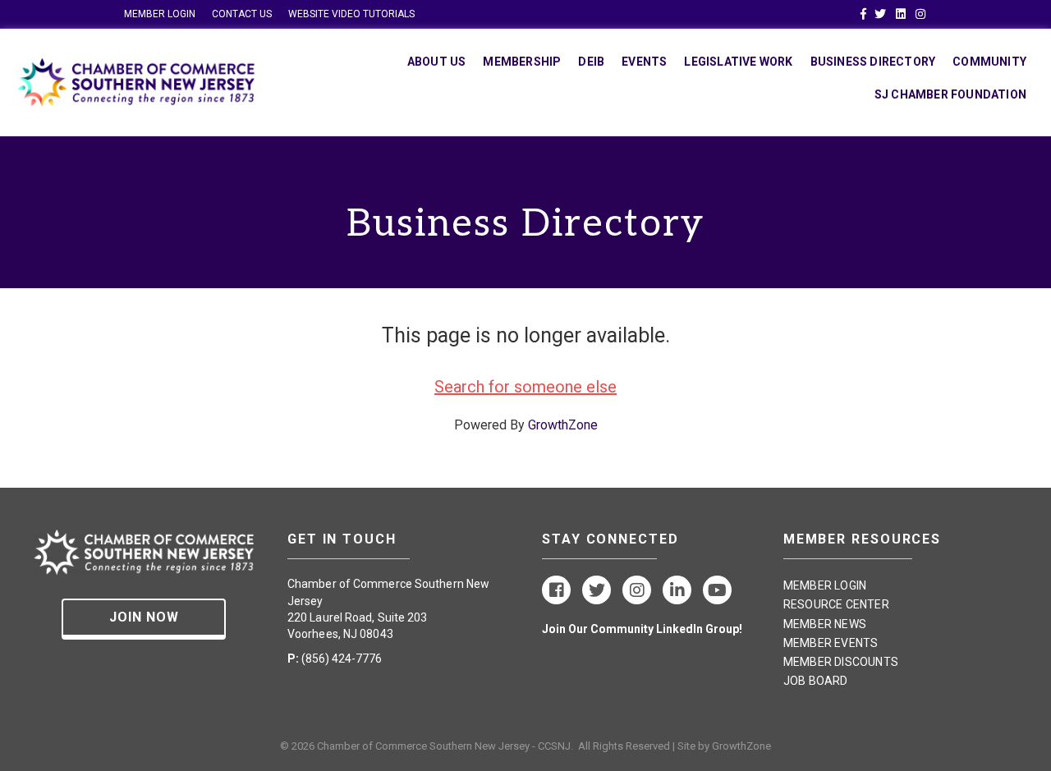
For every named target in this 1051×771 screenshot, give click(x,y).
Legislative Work (738, 61)
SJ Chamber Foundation (950, 94)
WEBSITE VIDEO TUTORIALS (351, 14)
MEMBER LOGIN (159, 14)
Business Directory (873, 61)
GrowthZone (563, 425)
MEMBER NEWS (824, 624)
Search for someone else (525, 387)
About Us (436, 61)
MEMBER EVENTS (831, 642)
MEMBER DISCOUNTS (840, 661)
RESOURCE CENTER (836, 604)
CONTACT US (242, 14)
